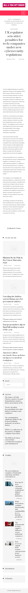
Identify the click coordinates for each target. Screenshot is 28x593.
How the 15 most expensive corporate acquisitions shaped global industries (19, 489)
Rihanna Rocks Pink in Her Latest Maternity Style (13, 260)
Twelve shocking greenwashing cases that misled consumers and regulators (14, 410)
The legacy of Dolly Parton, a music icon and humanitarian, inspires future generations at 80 (14, 400)
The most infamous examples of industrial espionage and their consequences (13, 474)
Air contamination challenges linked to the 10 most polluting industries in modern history (13, 421)
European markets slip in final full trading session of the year (14, 327)
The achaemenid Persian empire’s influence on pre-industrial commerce (19, 529)
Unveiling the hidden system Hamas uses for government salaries (13, 299)
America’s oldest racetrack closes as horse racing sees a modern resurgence (14, 357)
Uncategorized (14, 29)
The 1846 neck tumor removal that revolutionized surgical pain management (13, 441)
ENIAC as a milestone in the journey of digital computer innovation (13, 431)
